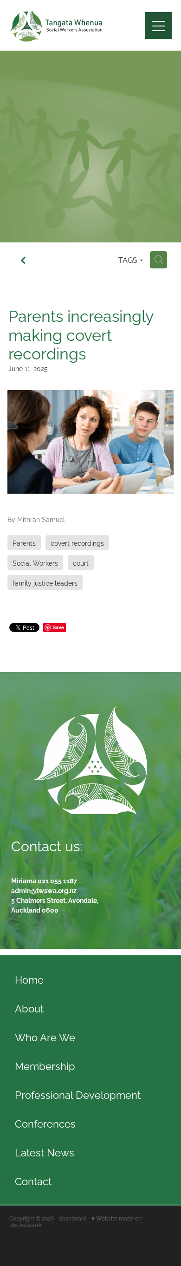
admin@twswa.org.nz (44, 890)
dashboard (72, 1218)
